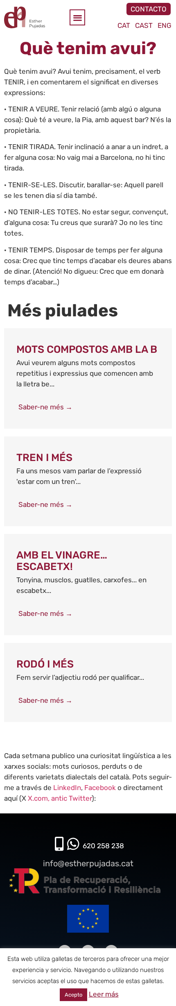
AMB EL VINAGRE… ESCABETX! (61, 560)
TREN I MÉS (44, 457)
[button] (78, 17)
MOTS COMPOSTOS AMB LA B (86, 349)
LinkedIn (67, 787)
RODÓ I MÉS (45, 664)
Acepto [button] (73, 995)
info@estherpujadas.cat (88, 863)
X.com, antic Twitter (60, 798)
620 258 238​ (103, 846)
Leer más (104, 994)
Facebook (100, 787)
